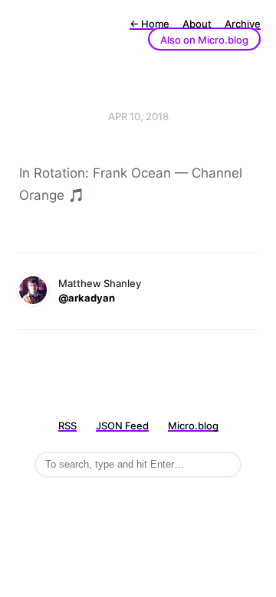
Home (149, 24)
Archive (243, 24)
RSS (67, 425)
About (197, 24)
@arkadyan (86, 298)
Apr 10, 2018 (138, 116)
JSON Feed (122, 425)
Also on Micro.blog (204, 40)
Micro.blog (193, 425)
